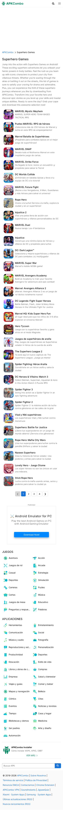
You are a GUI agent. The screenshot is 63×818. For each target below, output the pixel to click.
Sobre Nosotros (38, 775)
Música (41, 594)
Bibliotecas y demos (19, 720)
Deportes (13, 580)
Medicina (42, 720)
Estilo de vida (44, 662)
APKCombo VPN (11, 789)
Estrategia (43, 572)
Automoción (14, 735)
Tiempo (12, 713)
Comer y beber (45, 684)
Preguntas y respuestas (20, 609)
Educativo (43, 602)
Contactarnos (27, 785)
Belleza (41, 691)
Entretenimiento (46, 625)
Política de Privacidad (36, 780)
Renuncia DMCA (11, 785)
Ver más (30, 755)
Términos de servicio (13, 780)
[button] (53, 3)
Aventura (13, 558)
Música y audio (16, 639)
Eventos (13, 706)
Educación (14, 662)
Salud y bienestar (47, 676)
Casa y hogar (44, 713)
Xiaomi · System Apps (13, 794)
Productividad (16, 654)
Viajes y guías (15, 684)
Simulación (43, 580)
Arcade (41, 565)
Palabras (42, 609)
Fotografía (43, 639)
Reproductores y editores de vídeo (20, 647)
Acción (41, 558)
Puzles (41, 587)
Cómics (12, 698)
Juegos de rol (15, 565)
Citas (40, 698)
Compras (42, 669)
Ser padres (14, 728)
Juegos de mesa (17, 602)
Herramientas (15, 625)
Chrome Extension (45, 785)
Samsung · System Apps (38, 794)
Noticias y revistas (47, 706)
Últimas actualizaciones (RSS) (17, 799)
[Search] (58, 765)
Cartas (12, 594)
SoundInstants (28, 789)
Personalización (46, 647)
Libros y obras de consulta (20, 669)
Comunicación (16, 632)
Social (41, 632)
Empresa (13, 676)
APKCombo (7, 52)
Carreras (13, 587)
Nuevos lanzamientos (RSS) (16, 804)
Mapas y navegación (19, 691)
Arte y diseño (44, 728)
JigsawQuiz (43, 789)
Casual (12, 572)
